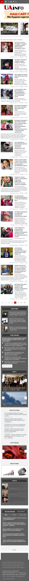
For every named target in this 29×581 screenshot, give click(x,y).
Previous (1, 29)
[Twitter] (11, 2)
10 (24, 302)
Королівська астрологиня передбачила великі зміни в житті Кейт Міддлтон (20, 251)
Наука (15, 563)
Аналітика (14, 309)
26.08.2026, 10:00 (8, 427)
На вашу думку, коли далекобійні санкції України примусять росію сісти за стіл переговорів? (14, 339)
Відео (18, 565)
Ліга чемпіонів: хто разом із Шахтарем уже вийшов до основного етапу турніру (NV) (14, 425)
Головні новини (10, 562)
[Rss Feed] (5, 2)
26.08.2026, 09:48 (8, 433)
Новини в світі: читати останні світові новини (14, 133)
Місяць (14, 514)
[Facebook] (8, 2)
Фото (14, 372)
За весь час (22, 514)
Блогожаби (14, 443)
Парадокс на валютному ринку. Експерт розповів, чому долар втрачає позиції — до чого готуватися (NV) (14, 430)
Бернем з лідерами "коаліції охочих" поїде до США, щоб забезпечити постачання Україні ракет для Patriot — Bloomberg (14, 524)
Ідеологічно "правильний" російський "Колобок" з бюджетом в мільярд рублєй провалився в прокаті (18, 499)
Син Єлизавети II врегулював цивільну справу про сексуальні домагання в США (21, 145)
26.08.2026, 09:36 (8, 438)
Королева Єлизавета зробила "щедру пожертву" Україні (21, 61)
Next (27, 29)
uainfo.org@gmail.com (20, 576)
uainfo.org (17, 572)
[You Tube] (13, 2)
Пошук (15, 39)
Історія (19, 563)
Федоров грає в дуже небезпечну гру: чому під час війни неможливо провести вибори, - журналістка (17, 313)
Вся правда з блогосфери (6, 39)
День (6, 514)
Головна (4, 562)
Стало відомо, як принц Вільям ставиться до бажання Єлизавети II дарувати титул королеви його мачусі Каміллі (21, 232)
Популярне (21, 511)
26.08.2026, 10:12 (8, 422)
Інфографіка (14, 463)
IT (5, 565)
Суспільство (20, 562)
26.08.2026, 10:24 (8, 417)
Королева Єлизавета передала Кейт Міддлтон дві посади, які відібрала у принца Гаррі (21, 287)
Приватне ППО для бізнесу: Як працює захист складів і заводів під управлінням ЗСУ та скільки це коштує (17, 321)
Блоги (14, 481)
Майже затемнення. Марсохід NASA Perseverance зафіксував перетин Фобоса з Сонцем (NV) (14, 420)
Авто (3, 565)
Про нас (4, 576)
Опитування (14, 335)
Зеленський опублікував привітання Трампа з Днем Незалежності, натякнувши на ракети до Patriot (14, 535)
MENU (2, 2)
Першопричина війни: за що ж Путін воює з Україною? (18, 491)
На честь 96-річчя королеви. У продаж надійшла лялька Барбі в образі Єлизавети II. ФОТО (21, 45)
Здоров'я (8, 565)
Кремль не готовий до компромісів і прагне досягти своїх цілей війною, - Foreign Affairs (18, 328)
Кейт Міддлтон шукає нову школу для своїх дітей (21, 76)
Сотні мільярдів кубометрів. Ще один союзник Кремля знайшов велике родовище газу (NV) (15, 414)
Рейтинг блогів (16, 567)
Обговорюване (10, 511)
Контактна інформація (10, 576)
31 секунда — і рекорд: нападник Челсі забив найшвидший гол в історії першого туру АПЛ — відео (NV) (15, 436)
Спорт (12, 565)
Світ (8, 563)
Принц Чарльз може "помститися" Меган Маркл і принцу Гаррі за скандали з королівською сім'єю (21, 162)
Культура (12, 563)
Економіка (4, 563)
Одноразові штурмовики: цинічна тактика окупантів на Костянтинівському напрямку (17, 485)
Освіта (22, 563)
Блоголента (10, 567)
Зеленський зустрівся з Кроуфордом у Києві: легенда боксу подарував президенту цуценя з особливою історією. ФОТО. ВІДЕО (14, 388)
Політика (15, 562)
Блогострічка (14, 410)
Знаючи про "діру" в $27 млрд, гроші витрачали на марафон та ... (8, 32)
